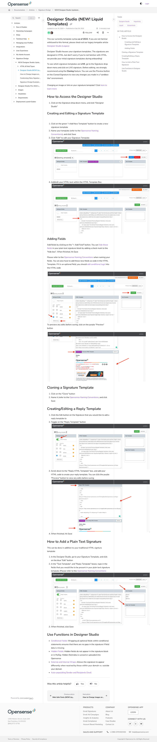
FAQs (18, 35)
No (95, 684)
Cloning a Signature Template (132, 52)
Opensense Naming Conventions (78, 257)
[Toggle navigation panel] (43, 20)
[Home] (20, 4)
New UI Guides (21, 27)
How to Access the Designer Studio (132, 37)
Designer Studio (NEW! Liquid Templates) (30, 70)
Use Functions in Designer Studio (131, 69)
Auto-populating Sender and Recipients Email (71, 672)
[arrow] (119, 37)
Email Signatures (89, 711)
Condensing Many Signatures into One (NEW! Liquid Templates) (30, 78)
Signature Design (44, 10)
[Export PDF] (103, 33)
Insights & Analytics (90, 718)
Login (147, 4)
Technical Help (21, 39)
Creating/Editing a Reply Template (131, 57)
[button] (23, 18)
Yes (82, 684)
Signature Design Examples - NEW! (30, 82)
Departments (23, 98)
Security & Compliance (39, 739)
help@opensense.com (140, 732)
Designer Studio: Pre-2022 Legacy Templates (29, 86)
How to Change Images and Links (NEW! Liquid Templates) (30, 74)
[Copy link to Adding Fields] (70, 239)
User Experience (22, 51)
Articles (31, 10)
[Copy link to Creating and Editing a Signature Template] (51, 118)
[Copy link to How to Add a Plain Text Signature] (105, 542)
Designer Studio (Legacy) (58, 46)
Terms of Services (13, 739)
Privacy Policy (25, 739)
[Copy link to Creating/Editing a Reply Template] (105, 409)
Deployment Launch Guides (26, 102)
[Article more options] (108, 33)
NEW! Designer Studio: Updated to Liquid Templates (67, 10)
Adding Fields (130, 48)
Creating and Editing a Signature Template (133, 43)
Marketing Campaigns (24, 31)
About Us (109, 711)
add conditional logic (96, 264)
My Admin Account (23, 54)
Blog (107, 714)
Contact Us (110, 724)
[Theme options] (141, 4)
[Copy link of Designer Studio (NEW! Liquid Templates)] (71, 24)
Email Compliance (90, 721)
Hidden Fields (57, 651)
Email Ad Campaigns (91, 714)
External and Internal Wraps (63, 662)
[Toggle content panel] (113, 19)
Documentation (19, 10)
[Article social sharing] (98, 33)
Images (20, 90)
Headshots (22, 94)
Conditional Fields (59, 640)
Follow (88, 33)
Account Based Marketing (93, 724)
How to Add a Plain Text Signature (130, 63)
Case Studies (111, 721)
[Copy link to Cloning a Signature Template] (97, 388)
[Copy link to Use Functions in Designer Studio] (103, 635)
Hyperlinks (137, 21)
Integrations (20, 47)
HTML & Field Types (27, 66)
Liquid (121, 25)
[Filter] (39, 18)
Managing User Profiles (24, 43)
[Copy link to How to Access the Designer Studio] (106, 97)
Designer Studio (124, 21)
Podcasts (109, 718)
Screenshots (131, 25)
